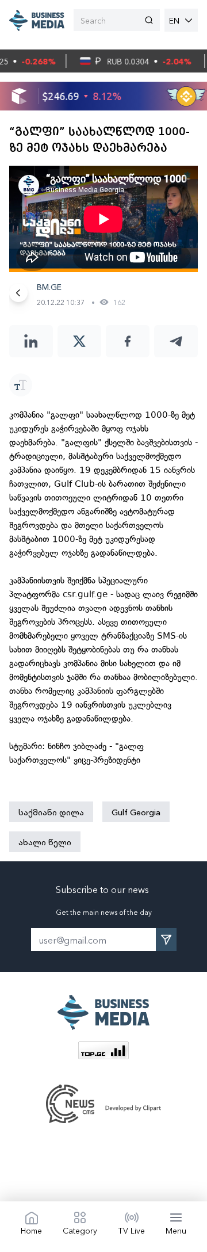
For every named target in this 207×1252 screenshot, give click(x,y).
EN (174, 20)
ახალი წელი (44, 842)
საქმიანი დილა (51, 812)
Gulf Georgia (136, 812)
